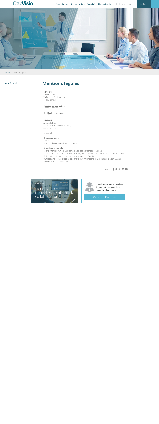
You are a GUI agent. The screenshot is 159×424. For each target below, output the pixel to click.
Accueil (7, 72)
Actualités (91, 4)
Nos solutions (62, 4)
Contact (143, 4)
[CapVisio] (23, 3)
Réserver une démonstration (105, 197)
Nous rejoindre (104, 4)
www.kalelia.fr (49, 133)
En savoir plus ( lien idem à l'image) (73, 200)
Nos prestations (77, 4)
